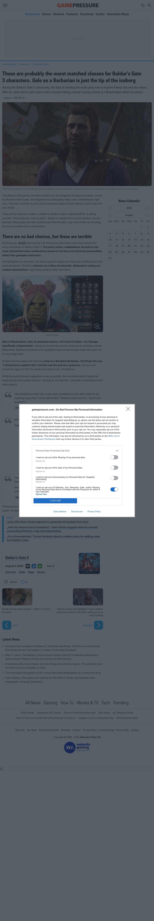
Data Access (77, 511)
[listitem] (77, 450)
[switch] (114, 457)
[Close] (129, 410)
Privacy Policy (94, 511)
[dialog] (77, 460)
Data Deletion (60, 511)
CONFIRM (55, 501)
